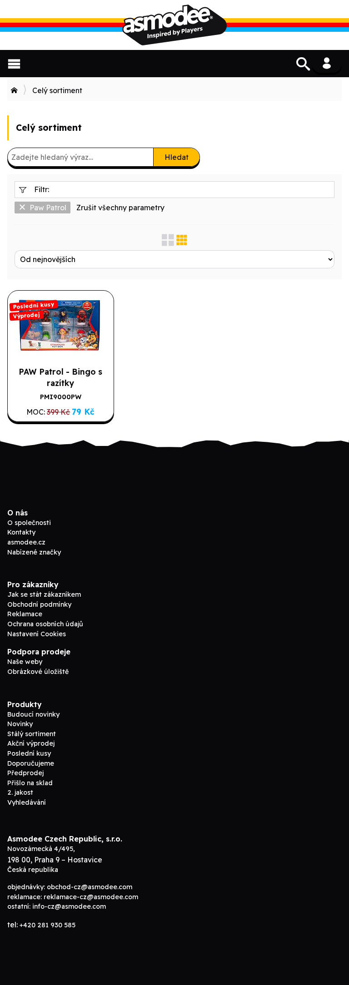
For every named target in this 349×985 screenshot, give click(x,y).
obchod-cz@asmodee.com (89, 887)
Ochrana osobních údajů (45, 624)
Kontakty (21, 532)
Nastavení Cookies (36, 634)
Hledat (177, 157)
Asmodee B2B (174, 25)
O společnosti (29, 523)
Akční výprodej (31, 743)
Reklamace (24, 614)
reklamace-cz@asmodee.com (91, 897)
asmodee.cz (26, 542)
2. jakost (20, 792)
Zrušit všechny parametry (120, 207)
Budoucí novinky (33, 714)
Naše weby (24, 662)
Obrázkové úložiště (38, 672)
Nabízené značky (34, 552)
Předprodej (25, 773)
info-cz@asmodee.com (69, 906)
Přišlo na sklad (30, 783)
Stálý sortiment (31, 734)
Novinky (20, 724)
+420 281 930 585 (47, 925)
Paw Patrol (48, 207)
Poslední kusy (29, 753)
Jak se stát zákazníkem (44, 594)
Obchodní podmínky (39, 604)
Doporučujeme (30, 763)
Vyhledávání (26, 802)
